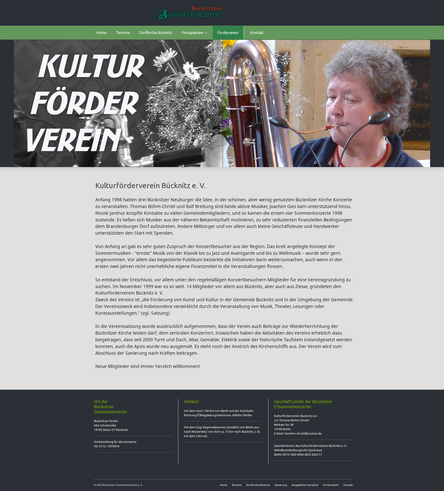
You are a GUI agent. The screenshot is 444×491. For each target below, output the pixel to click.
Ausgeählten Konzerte (305, 485)
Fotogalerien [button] (192, 33)
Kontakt (257, 33)
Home (101, 33)
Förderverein (227, 33)
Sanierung (280, 485)
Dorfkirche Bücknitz (155, 33)
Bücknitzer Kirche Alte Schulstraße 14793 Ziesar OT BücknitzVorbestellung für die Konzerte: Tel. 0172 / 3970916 (115, 433)
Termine (123, 33)
